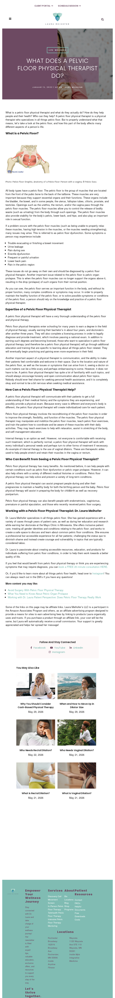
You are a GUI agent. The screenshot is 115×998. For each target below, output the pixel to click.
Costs (77, 919)
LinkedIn (78, 647)
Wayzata (73, 938)
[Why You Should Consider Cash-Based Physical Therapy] (35, 687)
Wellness (60, 50)
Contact (78, 899)
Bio (65, 896)
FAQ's (77, 903)
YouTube (59, 647)
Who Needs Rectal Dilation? (35, 750)
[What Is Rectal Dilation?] (35, 777)
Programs (69, 909)
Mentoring (52, 925)
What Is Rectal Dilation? (36, 793)
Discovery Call (54, 896)
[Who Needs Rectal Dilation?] (35, 734)
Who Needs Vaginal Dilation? (77, 750)
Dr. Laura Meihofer (71, 87)
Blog (66, 902)
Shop (66, 906)
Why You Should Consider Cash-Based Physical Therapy (36, 705)
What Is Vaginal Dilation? (76, 793)
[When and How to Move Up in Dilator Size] (77, 687)
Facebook (40, 647)
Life (51, 50)
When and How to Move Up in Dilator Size (77, 705)
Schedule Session (68, 5)
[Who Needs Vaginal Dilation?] (77, 734)
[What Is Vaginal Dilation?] (77, 777)
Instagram (58, 652)
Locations (69, 899)
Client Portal (42, 5)
